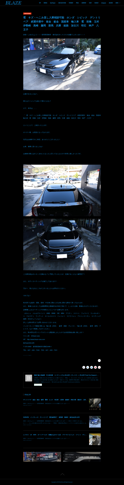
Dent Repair (52, 3)
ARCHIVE (111, 3)
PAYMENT (71, 3)
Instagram (103, 3)
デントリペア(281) (27, 355)
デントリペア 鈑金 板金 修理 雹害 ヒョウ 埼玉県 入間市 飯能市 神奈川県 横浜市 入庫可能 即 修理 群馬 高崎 (63, 400)
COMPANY (84, 3)
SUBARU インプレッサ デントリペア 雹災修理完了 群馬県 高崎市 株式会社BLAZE (51, 417)
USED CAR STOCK (62, 3)
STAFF (90, 3)
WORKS (45, 3)
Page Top (62, 474)
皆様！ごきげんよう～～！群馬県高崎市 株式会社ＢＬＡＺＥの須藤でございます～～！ (46, 403)
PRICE (77, 3)
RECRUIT (96, 3)
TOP (40, 3)
